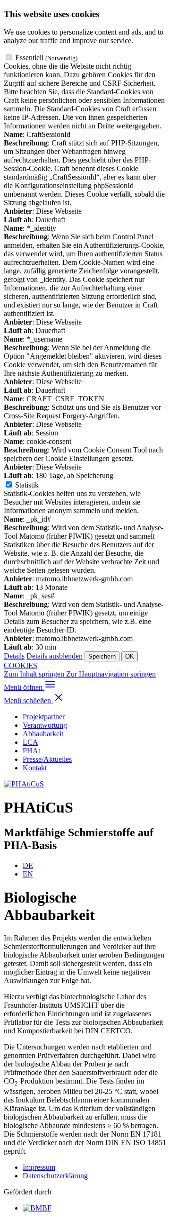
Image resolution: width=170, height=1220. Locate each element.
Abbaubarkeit (43, 734)
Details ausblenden (54, 656)
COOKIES (20, 665)
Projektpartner (44, 717)
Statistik (27, 485)
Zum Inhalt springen (35, 674)
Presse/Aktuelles (47, 759)
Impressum (39, 1167)
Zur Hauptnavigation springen (111, 674)
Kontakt (35, 768)
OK (129, 656)
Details (14, 656)
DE (28, 865)
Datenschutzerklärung (55, 1176)
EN (28, 874)
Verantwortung (45, 725)
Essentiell (46, 58)
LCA (30, 742)
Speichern (102, 656)
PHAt (31, 751)
